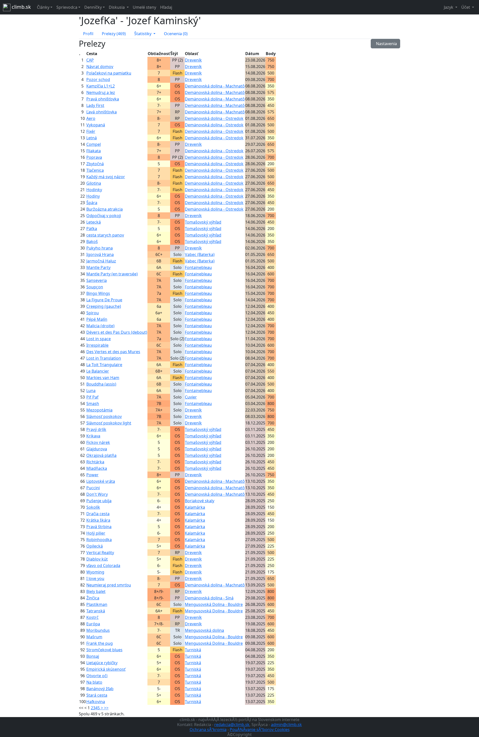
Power (92, 475)
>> (106, 708)
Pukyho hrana (99, 248)
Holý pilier (95, 533)
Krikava (93, 436)
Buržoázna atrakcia (104, 209)
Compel (93, 144)
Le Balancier (97, 371)
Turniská (193, 650)
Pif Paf (92, 397)
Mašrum (94, 637)
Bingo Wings (98, 293)
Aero (90, 118)
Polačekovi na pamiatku (108, 73)
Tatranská (95, 611)
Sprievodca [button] (66, 7)
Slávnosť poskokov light (108, 423)
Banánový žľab (100, 688)
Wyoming (95, 572)
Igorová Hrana (100, 254)
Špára (91, 202)
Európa (93, 624)
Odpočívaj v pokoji (103, 215)
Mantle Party (98, 267)
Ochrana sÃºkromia (208, 729)
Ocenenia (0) (176, 33)
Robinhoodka (99, 539)
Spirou (92, 313)
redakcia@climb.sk (231, 724)
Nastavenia (385, 43)
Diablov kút (97, 559)
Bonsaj (92, 656)
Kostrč (92, 617)
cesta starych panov (105, 235)
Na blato (94, 682)
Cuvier (191, 397)
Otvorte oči (97, 675)
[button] (145, 33)
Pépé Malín (96, 319)
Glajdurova (96, 449)
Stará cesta (96, 695)
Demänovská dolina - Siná (209, 598)
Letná (91, 138)
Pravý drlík (96, 429)
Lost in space (98, 338)
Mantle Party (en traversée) (112, 274)
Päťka (91, 228)
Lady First (95, 105)
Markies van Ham (102, 377)
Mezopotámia (99, 410)
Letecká (93, 222)
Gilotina (93, 183)
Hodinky (94, 189)
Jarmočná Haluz (101, 261)
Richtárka (95, 462)
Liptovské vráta (100, 481)
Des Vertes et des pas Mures (113, 351)
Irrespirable (97, 345)
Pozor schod (98, 79)
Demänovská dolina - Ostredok (214, 118)
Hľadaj (166, 7)
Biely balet (96, 591)
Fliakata (93, 151)
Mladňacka (96, 468)
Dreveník (193, 60)
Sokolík (93, 507)
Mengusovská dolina (204, 630)
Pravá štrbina (99, 526)
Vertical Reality (100, 552)
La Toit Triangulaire (104, 364)
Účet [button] (466, 7)
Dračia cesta (98, 513)
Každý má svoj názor (105, 176)
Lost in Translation (103, 358)
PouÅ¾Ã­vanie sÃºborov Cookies (260, 729)
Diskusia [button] (117, 7)
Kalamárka (195, 507)
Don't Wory (97, 494)
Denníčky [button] (93, 7)
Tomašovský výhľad (203, 222)
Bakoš (92, 241)
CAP (90, 60)
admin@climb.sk (286, 724)
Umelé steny (144, 7)
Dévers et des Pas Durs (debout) (116, 332)
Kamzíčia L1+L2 (100, 86)
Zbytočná (95, 163)
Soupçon (94, 287)
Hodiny (93, 196)
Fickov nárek (98, 442)
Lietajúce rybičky (102, 662)
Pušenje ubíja (99, 500)
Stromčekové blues (104, 650)
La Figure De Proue (104, 300)
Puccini (93, 488)
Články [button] (43, 7)
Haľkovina (95, 701)
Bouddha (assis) (101, 384)
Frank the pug (99, 643)
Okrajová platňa (101, 455)
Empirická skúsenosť (105, 669)
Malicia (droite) (100, 325)
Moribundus (98, 630)
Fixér (90, 131)
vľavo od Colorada (103, 565)
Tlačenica (95, 170)
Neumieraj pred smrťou (108, 585)
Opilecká (94, 546)
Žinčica (92, 598)
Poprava (94, 157)
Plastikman (96, 604)
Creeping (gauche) (103, 306)
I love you (95, 578)
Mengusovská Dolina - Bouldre (214, 604)
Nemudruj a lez (100, 92)
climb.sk (20, 6)
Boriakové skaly (199, 500)
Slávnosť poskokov (104, 416)
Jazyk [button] (449, 7)
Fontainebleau (198, 267)
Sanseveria (96, 280)
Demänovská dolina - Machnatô (215, 86)
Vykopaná (95, 125)
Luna (91, 390)
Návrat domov (99, 66)
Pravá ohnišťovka (102, 99)
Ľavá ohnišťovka (101, 112)
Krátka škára (98, 520)
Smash (92, 403)
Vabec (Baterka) (200, 254)
